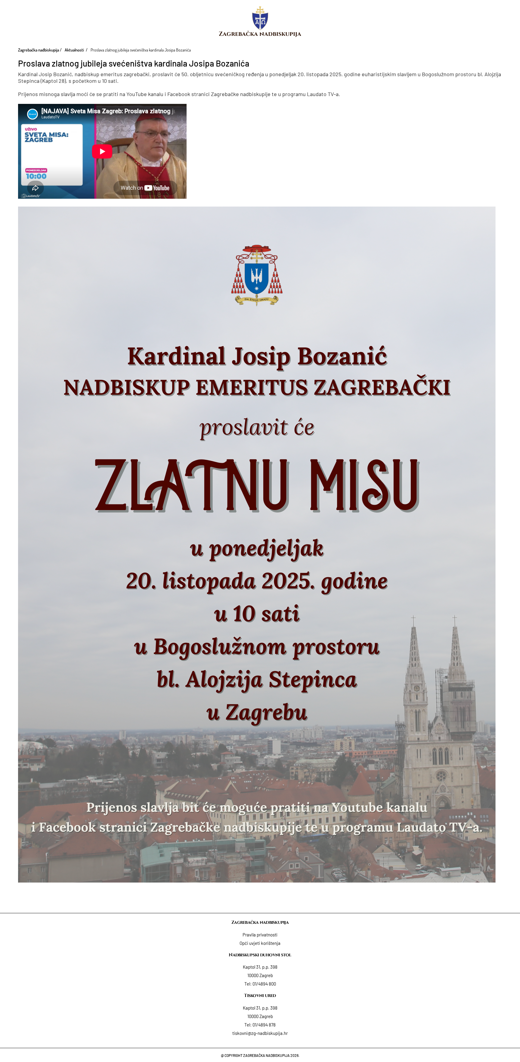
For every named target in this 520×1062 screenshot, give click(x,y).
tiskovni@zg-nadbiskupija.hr (260, 1033)
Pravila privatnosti (260, 934)
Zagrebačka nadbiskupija (260, 34)
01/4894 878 (264, 1024)
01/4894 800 (264, 983)
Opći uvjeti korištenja (260, 943)
